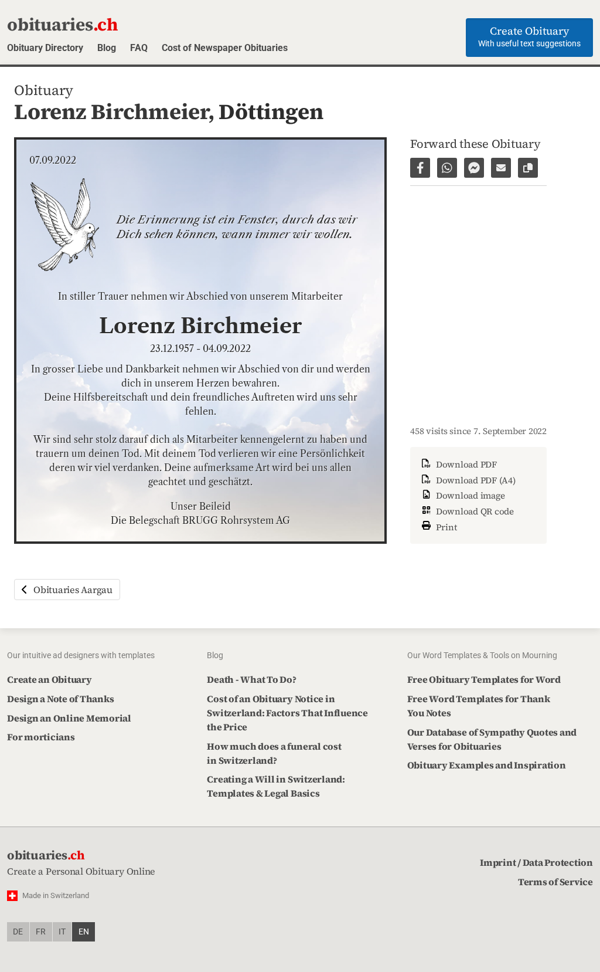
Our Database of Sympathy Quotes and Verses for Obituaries (492, 739)
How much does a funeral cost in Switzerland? (274, 753)
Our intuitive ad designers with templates (81, 655)
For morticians (41, 736)
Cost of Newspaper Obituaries (225, 47)
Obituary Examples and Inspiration (486, 764)
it (62, 932)
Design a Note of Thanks (60, 698)
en (84, 932)
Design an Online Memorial (69, 718)
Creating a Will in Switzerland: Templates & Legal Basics (276, 786)
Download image (469, 495)
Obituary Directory (45, 47)
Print (445, 526)
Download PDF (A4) (475, 480)
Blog (106, 47)
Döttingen (271, 111)
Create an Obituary (49, 679)
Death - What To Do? (251, 679)
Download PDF (465, 464)
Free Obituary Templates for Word (484, 679)
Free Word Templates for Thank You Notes (478, 705)
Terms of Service (555, 881)
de (18, 932)
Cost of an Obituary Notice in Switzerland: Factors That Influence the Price (287, 712)
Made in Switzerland (55, 895)
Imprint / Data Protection (536, 862)
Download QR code (474, 511)
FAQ (139, 47)
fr (41, 932)
